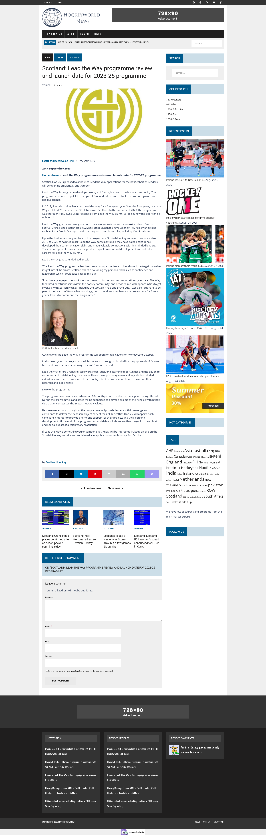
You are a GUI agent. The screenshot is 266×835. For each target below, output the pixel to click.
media (210, 474)
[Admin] (174, 752)
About (59, 2)
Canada (180, 456)
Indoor (180, 474)
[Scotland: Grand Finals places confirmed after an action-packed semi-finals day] (55, 522)
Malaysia (203, 473)
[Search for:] (195, 73)
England (174, 462)
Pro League (201, 491)
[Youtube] (214, 2)
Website (48, 656)
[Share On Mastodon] (152, 474)
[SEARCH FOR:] (206, 43)
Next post (114, 488)
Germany (205, 462)
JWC (196, 474)
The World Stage (53, 34)
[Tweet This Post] (66, 474)
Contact (48, 2)
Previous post (92, 488)
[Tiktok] (200, 2)
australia (200, 450)
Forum (97, 34)
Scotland (57, 85)
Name (48, 627)
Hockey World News (63, 161)
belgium (214, 451)
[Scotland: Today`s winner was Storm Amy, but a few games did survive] (113, 522)
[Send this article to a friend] (109, 474)
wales (175, 502)
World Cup (185, 502)
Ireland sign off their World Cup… (185, 266)
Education (205, 457)
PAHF (205, 485)
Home (46, 175)
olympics (195, 485)
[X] (207, 2)
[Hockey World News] (71, 17)
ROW (211, 490)
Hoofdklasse (209, 467)
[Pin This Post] (95, 474)
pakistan (215, 484)
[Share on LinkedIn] (81, 474)
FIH (195, 462)
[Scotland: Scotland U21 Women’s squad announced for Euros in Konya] (142, 522)
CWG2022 (196, 457)
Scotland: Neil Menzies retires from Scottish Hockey (85, 539)
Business (169, 457)
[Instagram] (194, 2)
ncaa (175, 479)
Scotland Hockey (56, 462)
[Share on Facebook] (52, 474)
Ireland (188, 473)
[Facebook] (221, 2)
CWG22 (189, 457)
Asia (188, 450)
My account (219, 821)
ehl (218, 456)
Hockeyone (190, 467)
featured (187, 462)
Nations (71, 34)
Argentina (179, 451)
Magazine (85, 34)
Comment (49, 597)
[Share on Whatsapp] (137, 474)
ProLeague (188, 490)
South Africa (214, 496)
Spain (168, 502)
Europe (60, 57)
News (55, 175)
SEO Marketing (189, 497)
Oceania (183, 485)
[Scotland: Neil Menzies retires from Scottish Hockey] (80, 522)
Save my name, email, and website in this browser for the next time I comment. (80, 671)
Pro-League (173, 490)
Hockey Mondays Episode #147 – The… (188, 328)
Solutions (199, 497)
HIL (178, 468)
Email (47, 641)
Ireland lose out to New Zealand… (186, 180)
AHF (169, 450)
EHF (212, 457)
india (171, 473)
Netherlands (191, 479)
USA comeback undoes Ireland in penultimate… (193, 376)
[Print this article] (123, 474)
